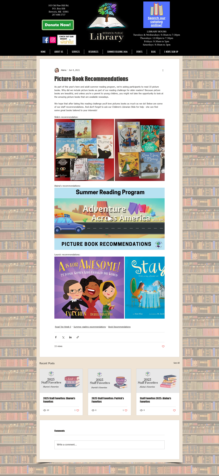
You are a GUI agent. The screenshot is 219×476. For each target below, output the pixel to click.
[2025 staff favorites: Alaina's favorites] (157, 381)
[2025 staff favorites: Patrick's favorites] (109, 381)
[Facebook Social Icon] (45, 40)
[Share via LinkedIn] (70, 337)
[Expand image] (84, 150)
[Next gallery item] (161, 150)
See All (177, 363)
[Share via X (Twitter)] (63, 337)
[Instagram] (53, 40)
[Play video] (109, 219)
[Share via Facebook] (55, 337)
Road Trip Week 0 (63, 327)
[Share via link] (77, 337)
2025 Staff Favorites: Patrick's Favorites (108, 400)
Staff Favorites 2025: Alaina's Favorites (155, 400)
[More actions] (163, 70)
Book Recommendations (119, 327)
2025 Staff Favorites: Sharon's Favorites (59, 400)
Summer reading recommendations (90, 327)
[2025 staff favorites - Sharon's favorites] (61, 381)
